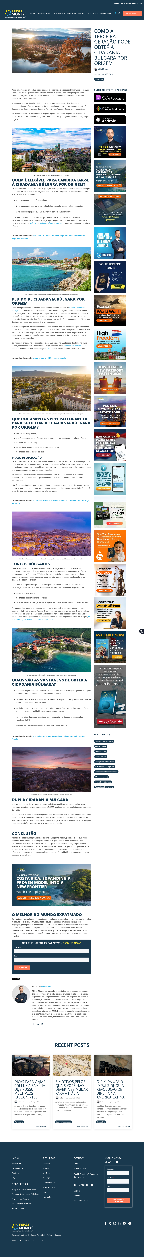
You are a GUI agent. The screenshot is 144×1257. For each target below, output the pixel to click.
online (47, 349)
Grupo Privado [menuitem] (49, 1187)
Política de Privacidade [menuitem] (36, 1235)
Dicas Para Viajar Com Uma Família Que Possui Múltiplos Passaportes (30, 1089)
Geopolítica (100, 751)
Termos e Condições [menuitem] (19, 1235)
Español (77, 1195)
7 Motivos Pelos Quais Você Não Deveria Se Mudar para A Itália (71, 1087)
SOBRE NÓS (105, 13)
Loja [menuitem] (44, 1192)
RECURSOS (93, 13)
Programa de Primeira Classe (24, 1189)
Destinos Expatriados (104, 741)
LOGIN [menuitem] (116, 3)
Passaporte (99, 79)
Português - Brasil (81, 1200)
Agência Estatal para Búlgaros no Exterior (47, 223)
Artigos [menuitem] (46, 1168)
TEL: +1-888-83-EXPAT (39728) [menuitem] (131, 3)
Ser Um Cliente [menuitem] (18, 1208)
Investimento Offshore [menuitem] (21, 1204)
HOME (32, 13)
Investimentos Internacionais (106, 772)
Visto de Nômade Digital (104, 767)
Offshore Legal (101, 777)
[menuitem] (84, 1185)
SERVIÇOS (71, 13)
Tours (76, 1164)
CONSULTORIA (58, 13)
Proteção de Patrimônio (104, 762)
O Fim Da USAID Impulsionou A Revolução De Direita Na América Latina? (111, 1089)
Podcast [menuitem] (46, 1164)
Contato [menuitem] (15, 1173)
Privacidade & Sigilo (103, 782)
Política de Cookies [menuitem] (53, 1235)
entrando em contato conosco (76, 346)
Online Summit (80, 1168)
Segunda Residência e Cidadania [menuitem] (25, 1194)
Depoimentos (17, 1168)
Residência (100, 746)
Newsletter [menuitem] (47, 1197)
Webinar (46, 1178)
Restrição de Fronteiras (104, 787)
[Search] (119, 13)
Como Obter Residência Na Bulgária (49, 358)
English (77, 1191)
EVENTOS (82, 13)
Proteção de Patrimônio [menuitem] (22, 1199)
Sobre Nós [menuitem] (16, 1164)
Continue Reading (41, 1126)
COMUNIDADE (43, 13)
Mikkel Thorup (102, 69)
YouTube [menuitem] (46, 1173)
